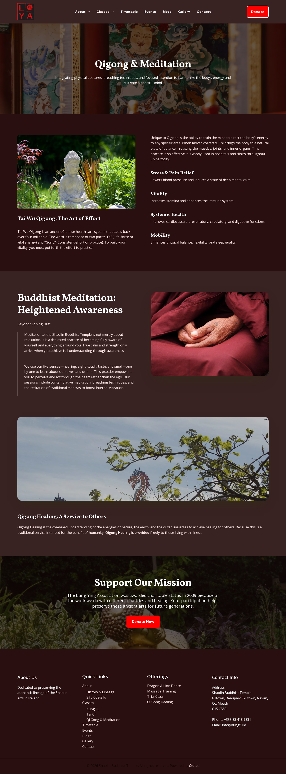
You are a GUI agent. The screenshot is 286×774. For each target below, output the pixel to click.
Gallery (184, 11)
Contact (204, 11)
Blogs (167, 11)
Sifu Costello (96, 697)
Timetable (129, 11)
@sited (194, 765)
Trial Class (155, 696)
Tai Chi (91, 714)
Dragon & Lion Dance (164, 685)
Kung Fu (92, 709)
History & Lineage (100, 692)
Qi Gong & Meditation (103, 719)
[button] (88, 11)
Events (150, 11)
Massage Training (161, 691)
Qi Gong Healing (160, 702)
